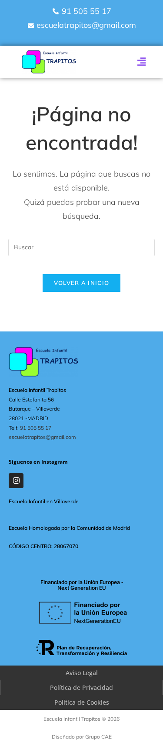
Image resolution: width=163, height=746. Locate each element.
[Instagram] (16, 480)
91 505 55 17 (35, 428)
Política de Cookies (81, 702)
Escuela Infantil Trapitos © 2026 (81, 719)
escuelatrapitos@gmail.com (42, 437)
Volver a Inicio (82, 282)
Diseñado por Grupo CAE (82, 736)
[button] (141, 62)
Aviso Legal (82, 673)
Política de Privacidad (81, 687)
